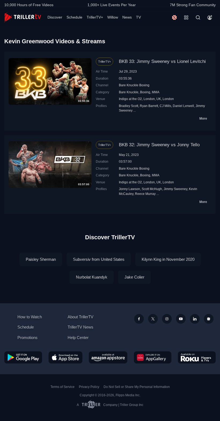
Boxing (145, 92)
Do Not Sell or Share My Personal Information (137, 387)
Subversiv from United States (98, 259)
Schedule (74, 17)
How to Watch (29, 317)
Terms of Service (62, 387)
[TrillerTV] (22, 17)
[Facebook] (139, 319)
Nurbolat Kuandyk (91, 277)
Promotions (27, 337)
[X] (153, 319)
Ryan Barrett (149, 106)
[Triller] (209, 319)
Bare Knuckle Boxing (134, 85)
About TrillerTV (80, 317)
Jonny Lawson (129, 189)
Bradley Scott (128, 106)
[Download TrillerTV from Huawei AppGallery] (152, 357)
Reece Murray (145, 193)
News (127, 17)
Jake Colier (134, 277)
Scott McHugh (152, 189)
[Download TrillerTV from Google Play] (23, 357)
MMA (155, 92)
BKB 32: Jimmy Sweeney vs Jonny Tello (159, 144)
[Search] (198, 17)
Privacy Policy (89, 387)
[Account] (210, 17)
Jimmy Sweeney (175, 189)
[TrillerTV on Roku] (197, 357)
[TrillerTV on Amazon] (108, 357)
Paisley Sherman (41, 259)
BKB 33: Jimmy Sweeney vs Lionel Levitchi (162, 61)
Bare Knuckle (128, 92)
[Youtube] (181, 319)
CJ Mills (165, 106)
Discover (54, 17)
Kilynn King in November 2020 (168, 259)
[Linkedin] (195, 319)
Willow (112, 17)
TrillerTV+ (95, 17)
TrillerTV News (80, 327)
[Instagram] (167, 319)
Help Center (78, 337)
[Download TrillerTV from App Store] (65, 357)
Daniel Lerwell (183, 106)
